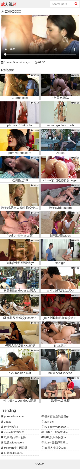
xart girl (49, 421)
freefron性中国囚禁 (15, 447)
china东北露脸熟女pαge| (18, 432)
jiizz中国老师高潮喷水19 (59, 442)
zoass (7, 421)
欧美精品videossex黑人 (58, 426)
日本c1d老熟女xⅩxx (56, 432)
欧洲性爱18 (10, 426)
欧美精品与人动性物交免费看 (21, 437)
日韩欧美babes (13, 452)
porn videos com (13, 416)
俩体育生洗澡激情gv (56, 416)
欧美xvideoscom (13, 442)
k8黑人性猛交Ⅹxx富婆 (57, 447)
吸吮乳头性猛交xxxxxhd (58, 437)
